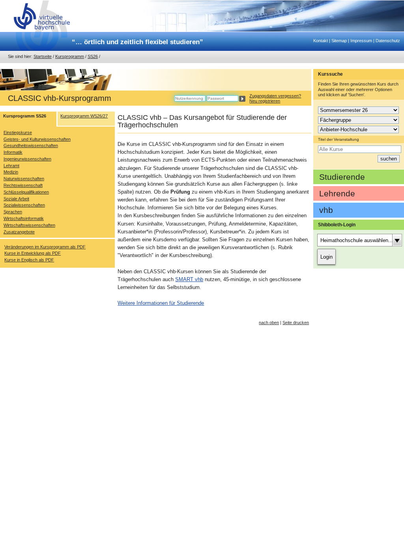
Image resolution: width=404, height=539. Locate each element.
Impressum (361, 40)
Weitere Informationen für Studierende (161, 303)
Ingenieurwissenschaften (27, 159)
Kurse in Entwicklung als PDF (32, 253)
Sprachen (13, 211)
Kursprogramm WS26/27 (84, 116)
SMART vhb (189, 279)
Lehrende (337, 193)
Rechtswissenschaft (23, 185)
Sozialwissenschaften (24, 205)
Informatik (13, 152)
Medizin (11, 172)
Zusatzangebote (19, 231)
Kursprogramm (69, 56)
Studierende (342, 176)
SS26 (93, 56)
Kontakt (320, 40)
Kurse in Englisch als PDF (29, 259)
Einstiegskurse (18, 132)
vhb (326, 209)
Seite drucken (295, 322)
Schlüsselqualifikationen (26, 192)
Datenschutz (388, 40)
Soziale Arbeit (16, 198)
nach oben (269, 322)
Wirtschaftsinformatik (24, 218)
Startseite (43, 56)
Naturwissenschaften (24, 178)
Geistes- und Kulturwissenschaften (37, 139)
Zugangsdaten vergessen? (275, 95)
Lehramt (11, 165)
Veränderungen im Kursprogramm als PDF (45, 246)
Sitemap (339, 40)
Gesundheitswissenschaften (31, 145)
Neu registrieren (264, 101)
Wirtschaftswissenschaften (29, 225)
